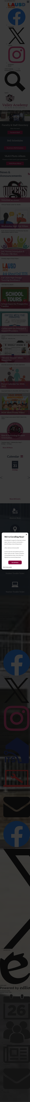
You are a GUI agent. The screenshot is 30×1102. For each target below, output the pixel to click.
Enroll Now (15, 562)
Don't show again (7, 567)
